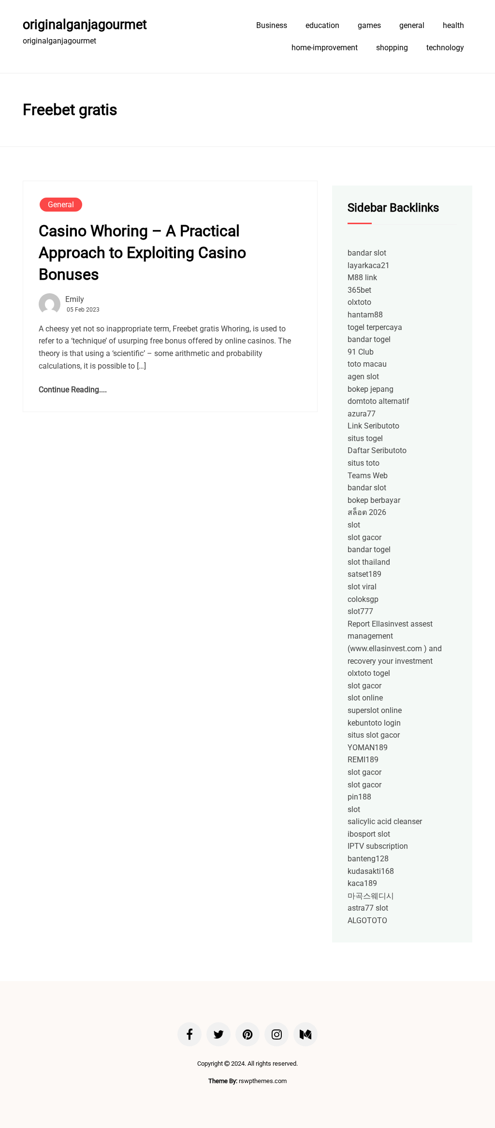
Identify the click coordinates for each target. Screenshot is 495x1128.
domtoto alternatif (378, 401)
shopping (392, 47)
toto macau (367, 364)
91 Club (361, 352)
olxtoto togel (369, 673)
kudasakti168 (371, 871)
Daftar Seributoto (377, 450)
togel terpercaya (375, 327)
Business (271, 25)
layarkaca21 (369, 265)
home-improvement (324, 47)
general (411, 25)
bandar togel (369, 339)
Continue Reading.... (73, 389)
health (453, 25)
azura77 (362, 413)
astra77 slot (368, 908)
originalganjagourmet (85, 24)
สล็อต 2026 (367, 512)
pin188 (359, 796)
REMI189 (363, 759)
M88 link (362, 277)
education (322, 25)
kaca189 (362, 883)
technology (445, 47)
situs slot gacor (374, 735)
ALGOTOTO (367, 920)
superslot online (375, 710)
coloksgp (363, 599)
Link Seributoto (373, 425)
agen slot (363, 376)
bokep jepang (370, 389)
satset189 (364, 574)
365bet (359, 290)
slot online (365, 697)
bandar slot (367, 252)
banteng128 (368, 858)
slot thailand (369, 562)
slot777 (360, 611)
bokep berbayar (374, 500)
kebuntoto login (374, 723)
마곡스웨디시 (371, 895)
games (369, 25)
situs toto (363, 463)
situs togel (365, 438)
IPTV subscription (378, 846)
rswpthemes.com (263, 1081)
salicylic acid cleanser (385, 821)
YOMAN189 (368, 747)
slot (354, 524)
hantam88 (365, 314)
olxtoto (359, 302)
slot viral (362, 586)
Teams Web (368, 475)
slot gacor (364, 537)
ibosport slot (369, 834)
